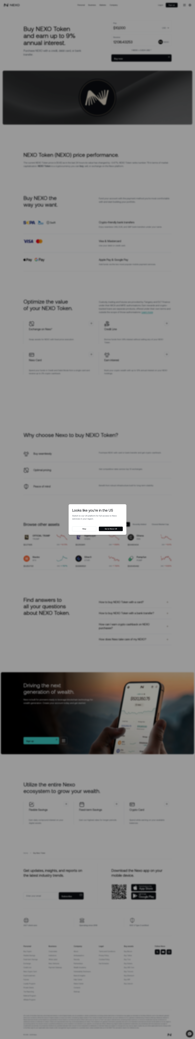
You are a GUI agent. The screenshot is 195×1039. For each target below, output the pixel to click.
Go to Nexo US (111, 529)
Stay (84, 529)
